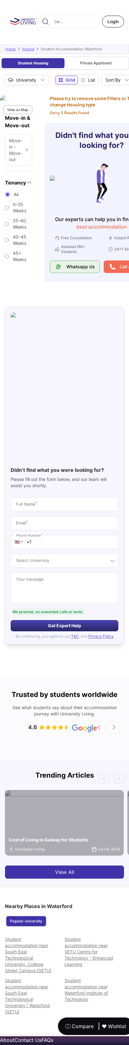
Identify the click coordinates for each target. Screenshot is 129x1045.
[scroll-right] (114, 727)
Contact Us (27, 1040)
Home (10, 49)
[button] (19, 541)
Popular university (26, 921)
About (7, 1040)
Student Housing (33, 63)
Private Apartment (96, 63)
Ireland (28, 49)
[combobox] (68, 21)
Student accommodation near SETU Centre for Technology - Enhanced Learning (88, 951)
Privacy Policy (101, 636)
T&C (75, 636)
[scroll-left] (99, 727)
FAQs (47, 1040)
